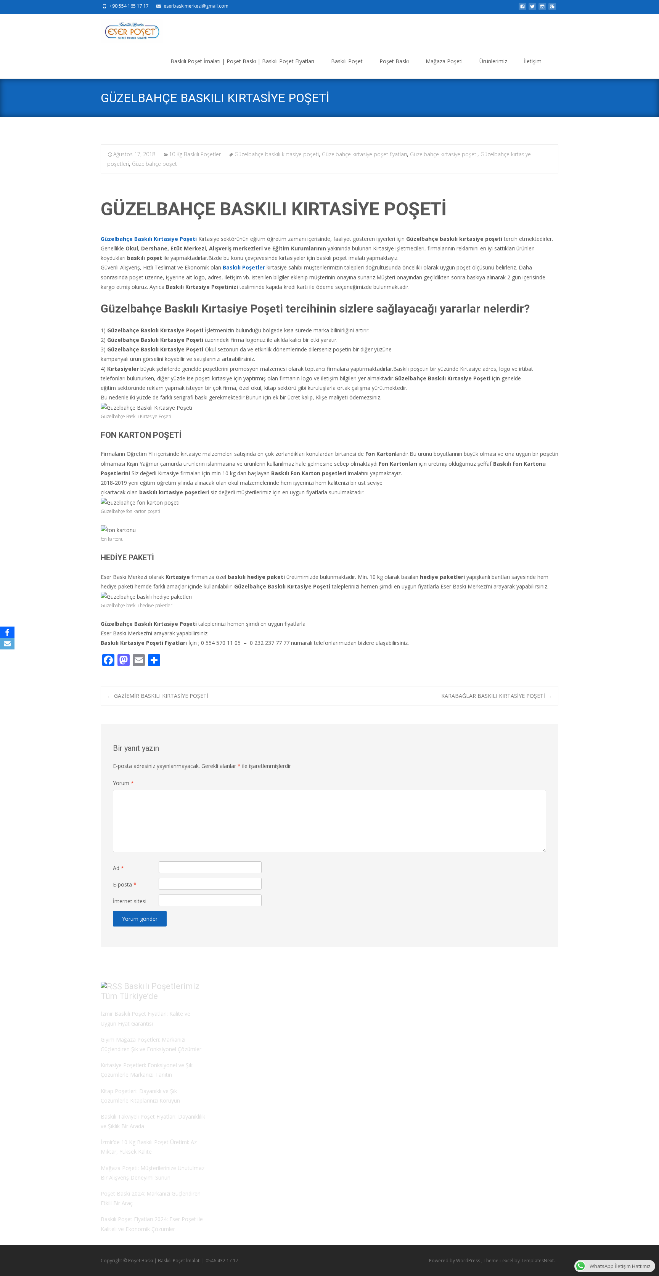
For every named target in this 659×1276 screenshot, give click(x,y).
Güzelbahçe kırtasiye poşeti (443, 154)
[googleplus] (552, 8)
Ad (118, 868)
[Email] (7, 643)
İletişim (533, 61)
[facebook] (522, 8)
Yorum (123, 783)
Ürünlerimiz (493, 61)
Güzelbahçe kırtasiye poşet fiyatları (364, 154)
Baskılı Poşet (347, 61)
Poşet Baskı (394, 61)
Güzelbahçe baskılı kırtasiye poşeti (277, 154)
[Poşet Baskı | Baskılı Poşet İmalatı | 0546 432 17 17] (125, 29)
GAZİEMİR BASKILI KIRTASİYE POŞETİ (157, 695)
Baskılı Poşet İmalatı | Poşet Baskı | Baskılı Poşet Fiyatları (242, 61)
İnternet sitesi (129, 901)
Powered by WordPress (455, 1260)
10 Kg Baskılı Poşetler (195, 154)
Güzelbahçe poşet (154, 163)
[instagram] (542, 8)
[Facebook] (7, 632)
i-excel (507, 1260)
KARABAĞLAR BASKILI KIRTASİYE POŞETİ (496, 695)
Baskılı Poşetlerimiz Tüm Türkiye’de (150, 991)
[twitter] (532, 8)
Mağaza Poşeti (444, 61)
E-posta (125, 884)
